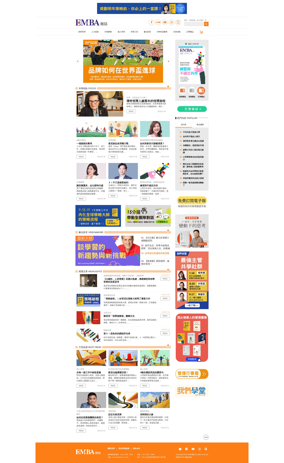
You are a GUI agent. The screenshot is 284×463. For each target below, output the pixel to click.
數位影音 (147, 32)
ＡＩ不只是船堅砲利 (118, 182)
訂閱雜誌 (190, 32)
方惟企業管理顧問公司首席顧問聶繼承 (91, 412)
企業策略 (112, 140)
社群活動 (176, 32)
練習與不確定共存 (149, 185)
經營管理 (82, 32)
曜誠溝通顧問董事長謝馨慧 (151, 140)
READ (131, 111)
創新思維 (112, 411)
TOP (206, 437)
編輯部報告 (81, 140)
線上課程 (200, 20)
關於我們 (111, 448)
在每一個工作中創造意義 (89, 372)
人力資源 (95, 32)
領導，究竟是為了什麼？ (136, 98)
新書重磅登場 (109, 295)
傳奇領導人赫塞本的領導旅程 (145, 100)
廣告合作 (136, 448)
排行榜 (183, 125)
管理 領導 (208, 20)
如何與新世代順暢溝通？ (152, 143)
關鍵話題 (107, 330)
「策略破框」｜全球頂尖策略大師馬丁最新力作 (127, 298)
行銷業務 (108, 32)
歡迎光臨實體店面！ (118, 372)
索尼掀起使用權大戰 (118, 143)
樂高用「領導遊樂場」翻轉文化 (119, 316)
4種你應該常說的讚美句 (152, 372)
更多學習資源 (124, 448)
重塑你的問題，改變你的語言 (152, 182)
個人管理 (121, 32)
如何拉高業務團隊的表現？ (90, 417)
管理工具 (134, 32)
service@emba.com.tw (120, 457)
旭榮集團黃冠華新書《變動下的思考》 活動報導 (124, 276)
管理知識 (192, 20)
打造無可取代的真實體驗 (118, 369)
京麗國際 (80, 182)
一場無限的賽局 (84, 143)
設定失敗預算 (115, 414)
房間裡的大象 (146, 414)
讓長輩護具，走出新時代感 (90, 185)
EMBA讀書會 (162, 32)
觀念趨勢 (200, 125)
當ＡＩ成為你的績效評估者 (117, 333)
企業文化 (107, 313)
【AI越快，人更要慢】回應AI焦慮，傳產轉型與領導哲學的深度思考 (129, 280)
